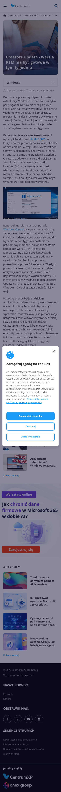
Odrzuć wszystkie (30, 436)
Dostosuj (31, 426)
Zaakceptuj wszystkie (30, 416)
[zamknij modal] (54, 350)
